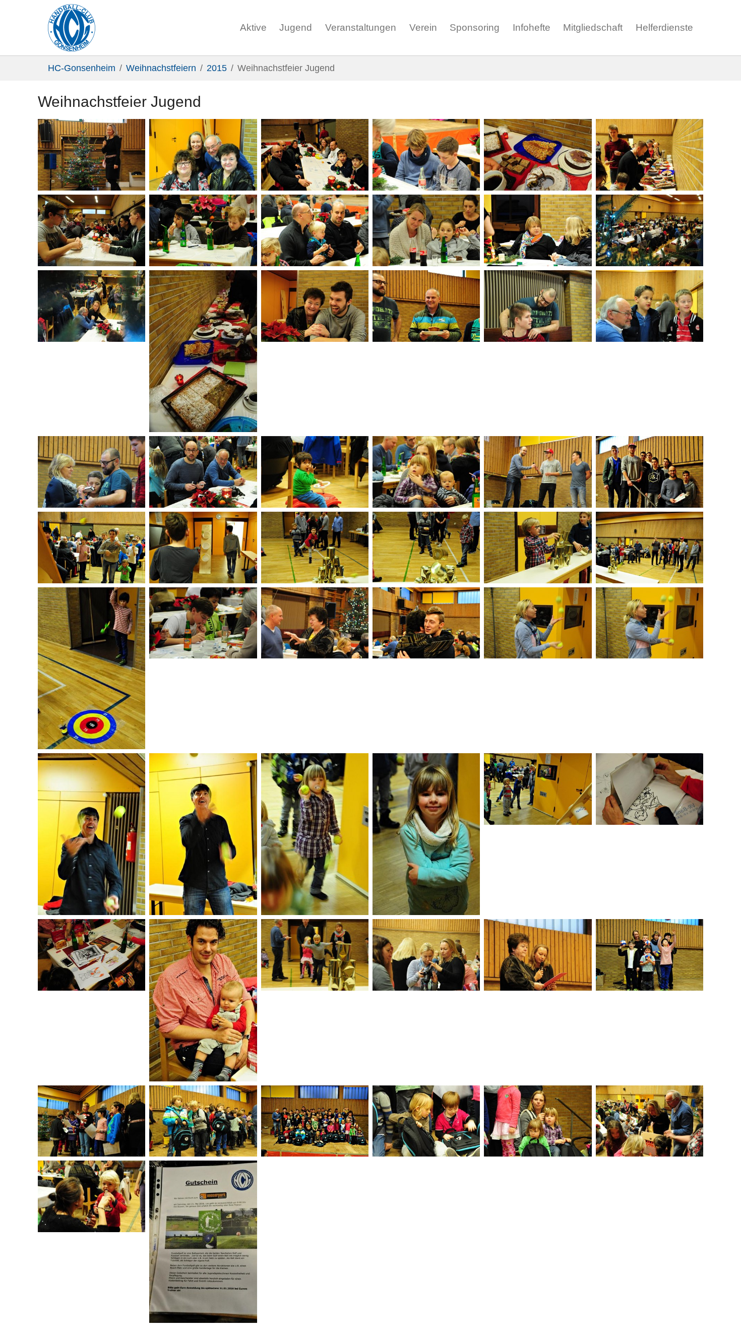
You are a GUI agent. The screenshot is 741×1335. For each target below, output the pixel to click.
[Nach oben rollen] (717, 1311)
